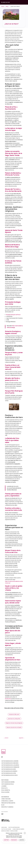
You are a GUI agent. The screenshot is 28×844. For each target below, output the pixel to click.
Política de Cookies (6, 829)
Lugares (3, 786)
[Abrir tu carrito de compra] (26, 2)
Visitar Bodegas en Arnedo (9, 771)
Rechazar (14, 839)
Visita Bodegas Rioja (7, 784)
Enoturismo (5, 780)
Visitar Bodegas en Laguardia (10, 765)
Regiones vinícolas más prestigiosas (14, 723)
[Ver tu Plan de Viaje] (23, 2)
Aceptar (6, 839)
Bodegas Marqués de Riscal (13, 314)
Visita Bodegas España (8, 782)
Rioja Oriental (5, 790)
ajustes (20, 837)
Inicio (2, 6)
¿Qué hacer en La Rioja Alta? (14, 718)
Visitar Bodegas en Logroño (9, 761)
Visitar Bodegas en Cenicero (9, 763)
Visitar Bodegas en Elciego (9, 775)
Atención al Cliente (7, 800)
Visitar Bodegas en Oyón (8, 773)
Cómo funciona (6, 798)
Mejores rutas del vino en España (14, 727)
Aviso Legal (4, 827)
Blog (7, 6)
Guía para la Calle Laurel (14, 714)
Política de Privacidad (14, 827)
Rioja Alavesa (5, 792)
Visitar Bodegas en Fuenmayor (10, 767)
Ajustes (21, 839)
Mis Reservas (5, 796)
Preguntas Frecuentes (8, 803)
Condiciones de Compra (18, 829)
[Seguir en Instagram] (2, 757)
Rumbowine (8, 698)
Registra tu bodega (7, 807)
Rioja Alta (4, 788)
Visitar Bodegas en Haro (8, 769)
